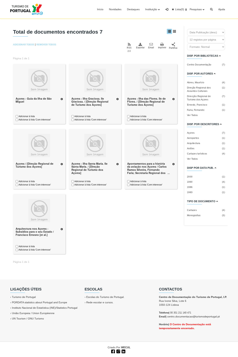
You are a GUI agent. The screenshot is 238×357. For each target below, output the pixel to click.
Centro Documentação (206, 64)
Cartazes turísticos (206, 153)
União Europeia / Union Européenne (33, 313)
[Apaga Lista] (185, 9)
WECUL (126, 347)
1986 (206, 187)
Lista (179, 9)
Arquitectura (206, 143)
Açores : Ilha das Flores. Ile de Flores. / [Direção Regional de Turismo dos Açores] (146, 102)
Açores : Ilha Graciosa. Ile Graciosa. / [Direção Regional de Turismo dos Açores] (89, 102)
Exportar (140, 47)
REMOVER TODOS (46, 44)
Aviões (206, 148)
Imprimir (162, 47)
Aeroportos (206, 138)
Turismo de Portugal (24, 296)
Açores (206, 133)
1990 (206, 182)
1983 (206, 192)
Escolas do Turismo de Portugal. (105, 296)
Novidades (115, 9)
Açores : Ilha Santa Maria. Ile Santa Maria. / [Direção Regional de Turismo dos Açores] (89, 168)
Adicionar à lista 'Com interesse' (34, 119)
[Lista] (169, 31)
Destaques (133, 9)
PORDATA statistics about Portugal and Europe (39, 302)
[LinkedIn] (123, 351)
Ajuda (221, 9)
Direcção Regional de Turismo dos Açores (206, 98)
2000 (206, 176)
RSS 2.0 (129, 49)
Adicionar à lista (26, 116)
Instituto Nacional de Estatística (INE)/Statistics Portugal (44, 307)
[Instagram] (117, 351)
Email (151, 47)
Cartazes (206, 210)
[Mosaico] (174, 31)
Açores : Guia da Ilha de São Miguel (34, 100)
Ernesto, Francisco (206, 105)
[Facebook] (112, 351)
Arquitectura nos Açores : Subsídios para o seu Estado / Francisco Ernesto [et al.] (35, 232)
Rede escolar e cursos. (99, 302)
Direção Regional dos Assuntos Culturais (206, 89)
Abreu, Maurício (206, 82)
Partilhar (173, 48)
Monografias (206, 215)
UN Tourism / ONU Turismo (28, 318)
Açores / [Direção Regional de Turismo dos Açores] (34, 165)
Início (100, 9)
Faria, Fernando (206, 110)
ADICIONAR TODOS (23, 44)
